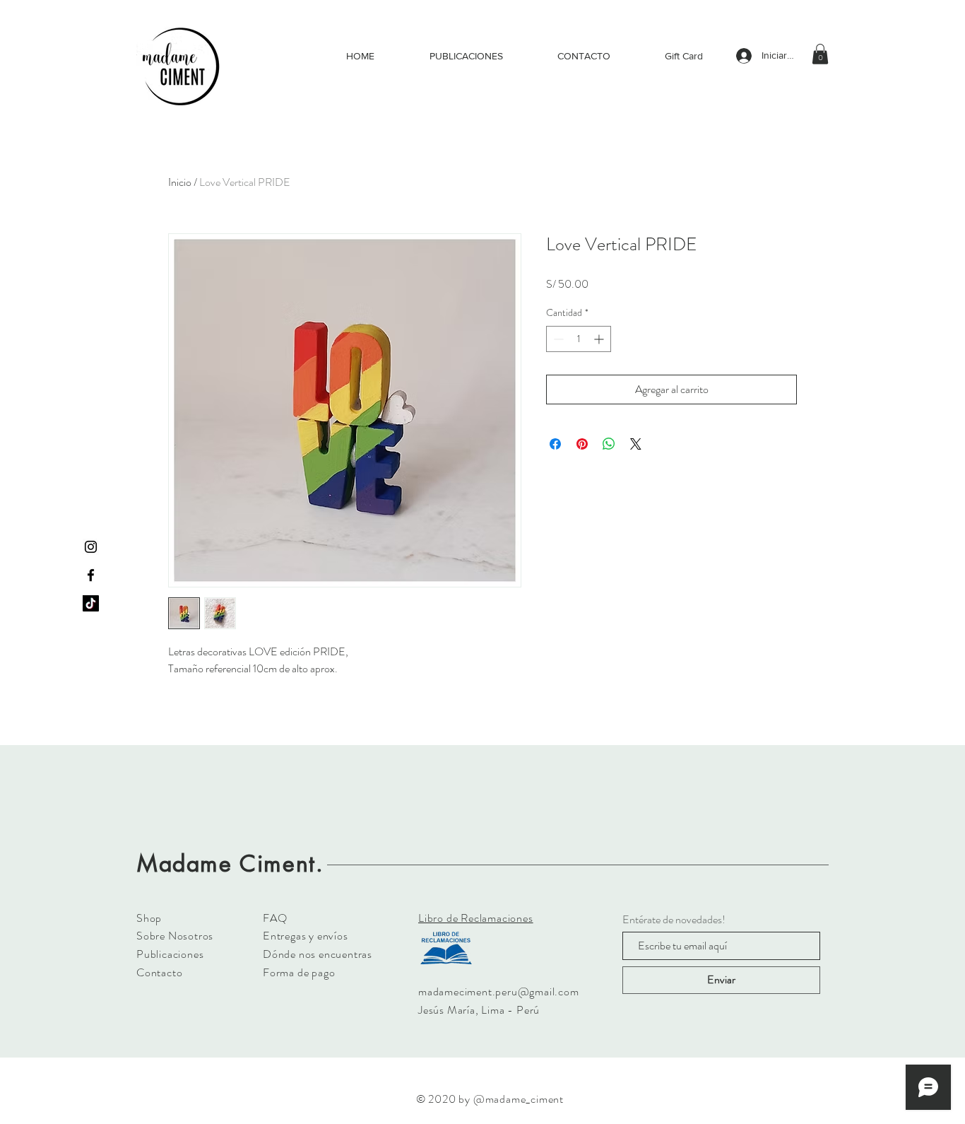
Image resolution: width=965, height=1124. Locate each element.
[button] (820, 54)
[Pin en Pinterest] (582, 443)
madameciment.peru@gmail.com (498, 991)
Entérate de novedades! (674, 919)
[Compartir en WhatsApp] (608, 443)
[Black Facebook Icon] (91, 575)
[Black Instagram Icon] (91, 547)
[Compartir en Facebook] (555, 443)
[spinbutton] (578, 339)
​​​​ (475, 918)
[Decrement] (557, 339)
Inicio (179, 182)
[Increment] (600, 339)
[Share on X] (635, 443)
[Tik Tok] (91, 603)
